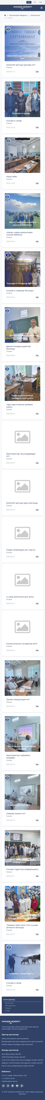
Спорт (7, 1010)
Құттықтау (9, 1003)
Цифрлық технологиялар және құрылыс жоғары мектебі (22, 1063)
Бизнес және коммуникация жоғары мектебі (18, 1066)
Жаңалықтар (35, 15)
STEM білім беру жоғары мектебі (13, 1057)
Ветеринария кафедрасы (18, 15)
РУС (34, 2)
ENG (40, 2)
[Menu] (41, 8)
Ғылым (9, 67)
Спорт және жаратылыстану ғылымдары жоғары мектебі (22, 1060)
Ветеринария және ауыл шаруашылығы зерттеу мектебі (22, 1041)
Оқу (37, 71)
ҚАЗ (29, 2)
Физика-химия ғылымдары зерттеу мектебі (17, 1044)
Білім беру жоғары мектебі (11, 1054)
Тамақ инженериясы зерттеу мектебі (15, 1039)
